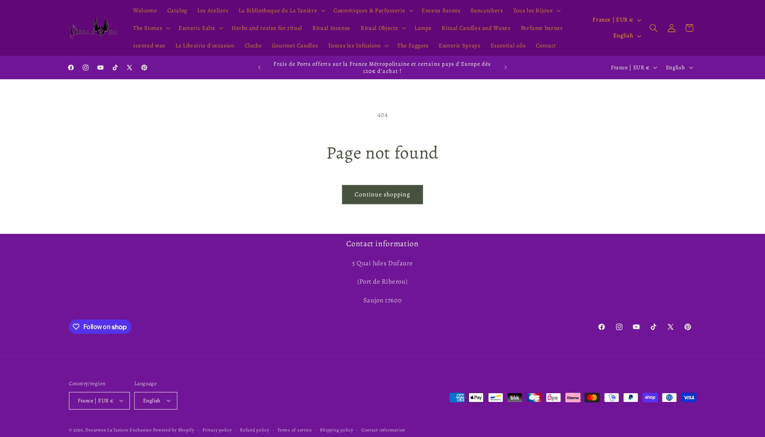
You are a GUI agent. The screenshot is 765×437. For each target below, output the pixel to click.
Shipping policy (336, 429)
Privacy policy (216, 429)
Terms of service (294, 429)
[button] (280, 10)
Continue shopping (383, 194)
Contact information (383, 429)
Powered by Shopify (173, 429)
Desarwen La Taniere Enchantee (118, 429)
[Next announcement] (505, 67)
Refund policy (254, 429)
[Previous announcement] (259, 67)
